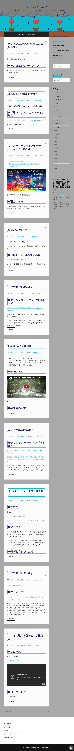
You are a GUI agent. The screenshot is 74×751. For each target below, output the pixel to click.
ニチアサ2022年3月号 (20, 573)
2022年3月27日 (20, 579)
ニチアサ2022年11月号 (21, 429)
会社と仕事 (57, 134)
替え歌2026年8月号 (58, 45)
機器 (55, 151)
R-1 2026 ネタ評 (57, 55)
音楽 (55, 168)
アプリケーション (59, 96)
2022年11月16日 (21, 436)
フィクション (57, 120)
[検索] (68, 66)
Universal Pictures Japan (16, 161)
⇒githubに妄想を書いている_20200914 (19, 10)
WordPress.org (9, 737)
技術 (55, 141)
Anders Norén (47, 747)
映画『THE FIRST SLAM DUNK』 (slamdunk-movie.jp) (23, 260)
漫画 (55, 161)
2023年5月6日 (20, 236)
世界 (55, 130)
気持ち (56, 154)
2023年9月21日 (20, 100)
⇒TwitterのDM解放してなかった (40, 10)
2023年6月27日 (20, 155)
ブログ (56, 123)
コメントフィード (10, 734)
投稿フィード (8, 730)
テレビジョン (39, 53)
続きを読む (11, 77)
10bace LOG (37, 3)
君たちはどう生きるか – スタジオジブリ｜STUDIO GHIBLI (24, 120)
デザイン (56, 113)
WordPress (33, 747)
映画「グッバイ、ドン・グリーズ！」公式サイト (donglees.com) (26, 520)
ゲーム (37, 155)
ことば (56, 110)
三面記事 (56, 127)
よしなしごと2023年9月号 (23, 93)
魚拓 (18, 599)
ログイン (7, 727)
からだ (56, 103)
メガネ (10, 53)
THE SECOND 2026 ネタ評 (61, 50)
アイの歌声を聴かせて (13, 660)
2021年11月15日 (21, 645)
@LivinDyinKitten (62, 196)
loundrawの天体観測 (19, 346)
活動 (40, 100)
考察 (55, 165)
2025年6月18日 (20, 53)
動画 (37, 352)
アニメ (34, 53)
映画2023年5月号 (17, 229)
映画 (37, 100)
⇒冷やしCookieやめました (57, 10)
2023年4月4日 (20, 293)
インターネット (58, 99)
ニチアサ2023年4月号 (20, 287)
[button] (71, 748)
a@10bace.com (61, 192)
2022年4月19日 (20, 500)
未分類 (56, 148)
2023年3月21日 (20, 352)
